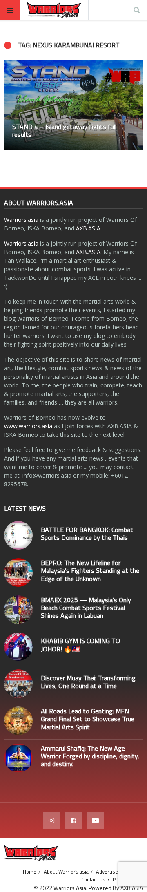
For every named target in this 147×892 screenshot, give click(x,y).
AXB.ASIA (88, 228)
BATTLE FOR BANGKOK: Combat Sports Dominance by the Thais (87, 533)
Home (29, 871)
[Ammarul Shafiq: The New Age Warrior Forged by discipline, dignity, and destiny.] (18, 758)
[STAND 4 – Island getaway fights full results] (73, 105)
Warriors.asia (21, 220)
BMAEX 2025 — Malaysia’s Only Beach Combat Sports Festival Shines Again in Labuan (86, 607)
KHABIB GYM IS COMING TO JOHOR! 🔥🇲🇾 (80, 644)
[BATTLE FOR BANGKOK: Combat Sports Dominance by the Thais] (18, 535)
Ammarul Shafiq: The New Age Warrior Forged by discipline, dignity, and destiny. (90, 756)
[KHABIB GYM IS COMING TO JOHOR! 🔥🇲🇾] (18, 647)
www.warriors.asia (28, 426)
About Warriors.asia (66, 871)
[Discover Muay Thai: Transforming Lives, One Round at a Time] (18, 683)
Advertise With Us (116, 871)
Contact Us (93, 879)
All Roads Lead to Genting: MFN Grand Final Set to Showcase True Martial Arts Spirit (87, 718)
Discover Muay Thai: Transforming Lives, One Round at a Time (88, 682)
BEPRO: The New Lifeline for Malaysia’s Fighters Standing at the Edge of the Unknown (90, 570)
